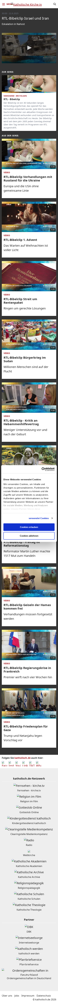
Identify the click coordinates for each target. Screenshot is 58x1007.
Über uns (7, 995)
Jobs (16, 995)
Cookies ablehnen (29, 536)
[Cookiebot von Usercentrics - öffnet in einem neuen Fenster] (42, 469)
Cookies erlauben (29, 527)
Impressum (27, 995)
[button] (29, 48)
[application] (29, 48)
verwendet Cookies (39, 518)
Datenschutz (44, 995)
